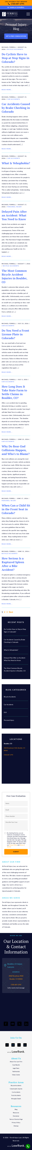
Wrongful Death (16, 1098)
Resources (16, 1112)
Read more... (7, 89)
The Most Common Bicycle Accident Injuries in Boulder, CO (15, 670)
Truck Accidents (16, 1095)
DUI (5, 712)
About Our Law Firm (16, 1061)
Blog (16, 1109)
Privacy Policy (13, 845)
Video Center (16, 1075)
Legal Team (16, 1068)
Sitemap (16, 1126)
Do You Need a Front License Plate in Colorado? (15, 334)
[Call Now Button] (28, 1146)
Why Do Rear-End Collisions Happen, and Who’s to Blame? (16, 450)
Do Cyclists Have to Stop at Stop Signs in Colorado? (15, 58)
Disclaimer (16, 1116)
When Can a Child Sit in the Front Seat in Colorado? (16, 509)
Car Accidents (13, 99)
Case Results (16, 1065)
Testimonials (16, 1071)
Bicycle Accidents (15, 49)
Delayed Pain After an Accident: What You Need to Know (14, 215)
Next (11, 612)
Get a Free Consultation (16, 36)
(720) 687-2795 (17, 4)
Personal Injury (14, 206)
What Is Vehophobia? (16, 163)
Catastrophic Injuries (16, 1089)
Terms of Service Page (16, 1119)
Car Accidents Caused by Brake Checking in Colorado (16, 107)
